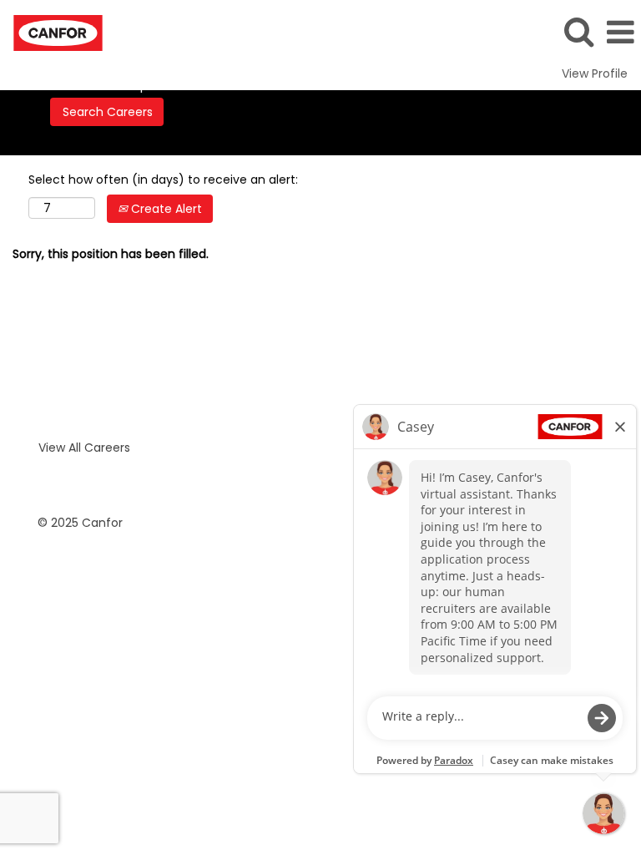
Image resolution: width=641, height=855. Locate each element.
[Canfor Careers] (51, 32)
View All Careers (84, 447)
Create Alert (165, 208)
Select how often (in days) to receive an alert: (163, 179)
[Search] (578, 31)
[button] (620, 32)
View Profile (595, 73)
